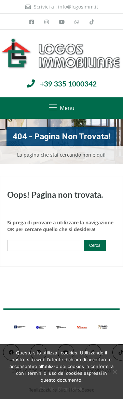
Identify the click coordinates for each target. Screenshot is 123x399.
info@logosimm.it (78, 6)
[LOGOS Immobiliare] (61, 54)
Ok (42, 389)
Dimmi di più (71, 389)
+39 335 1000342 (68, 84)
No (52, 389)
